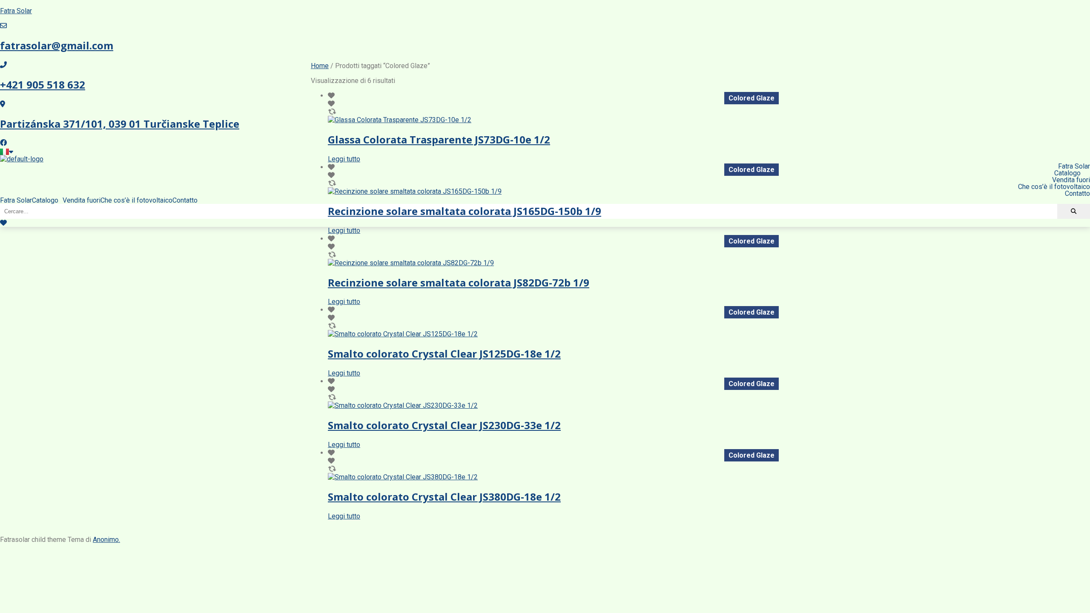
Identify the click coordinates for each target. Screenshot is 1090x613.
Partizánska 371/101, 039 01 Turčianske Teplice (119, 124)
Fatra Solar (16, 11)
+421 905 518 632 (42, 84)
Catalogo (45, 200)
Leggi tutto (344, 159)
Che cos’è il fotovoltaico (136, 200)
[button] (47, 200)
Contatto (185, 200)
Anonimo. (106, 540)
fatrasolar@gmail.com (56, 45)
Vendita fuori (81, 200)
